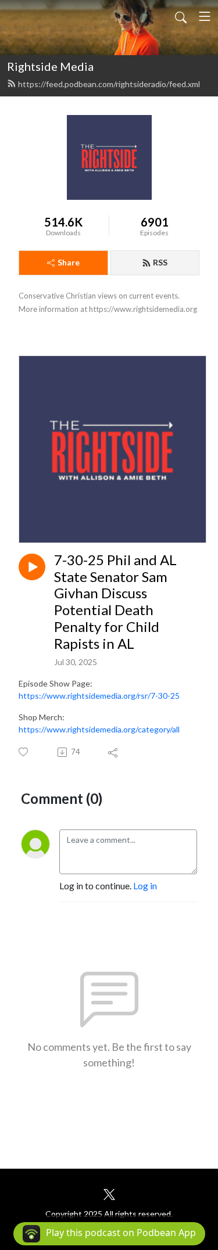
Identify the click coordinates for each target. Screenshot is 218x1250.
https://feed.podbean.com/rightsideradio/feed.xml (109, 84)
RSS (160, 262)
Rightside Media (50, 66)
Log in (145, 885)
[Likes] (24, 752)
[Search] (180, 16)
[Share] (113, 752)
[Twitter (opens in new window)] (109, 1192)
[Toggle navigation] (204, 16)
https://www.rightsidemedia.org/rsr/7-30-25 (99, 696)
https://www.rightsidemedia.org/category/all (99, 729)
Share (69, 262)
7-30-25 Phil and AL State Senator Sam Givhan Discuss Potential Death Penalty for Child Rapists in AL (115, 602)
